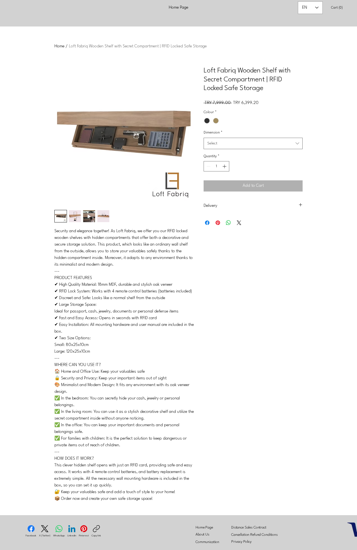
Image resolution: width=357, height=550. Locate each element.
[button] (338, 7)
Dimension (213, 132)
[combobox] (253, 143)
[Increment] (224, 166)
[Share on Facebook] (207, 222)
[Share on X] (239, 222)
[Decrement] (207, 166)
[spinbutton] (216, 166)
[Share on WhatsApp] (228, 222)
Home (59, 46)
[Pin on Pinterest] (217, 222)
